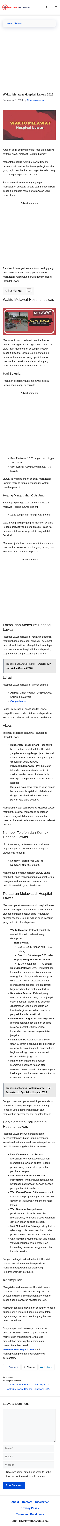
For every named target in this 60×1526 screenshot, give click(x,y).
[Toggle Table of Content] (27, 290)
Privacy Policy (30, 1508)
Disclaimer (42, 1501)
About (15, 1501)
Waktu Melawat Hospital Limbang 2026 (28, 1384)
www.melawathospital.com (18, 1349)
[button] (47, 7)
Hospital (9, 1381)
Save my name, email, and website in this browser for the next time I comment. (28, 1474)
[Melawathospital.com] (16, 7)
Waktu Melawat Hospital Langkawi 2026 (28, 1389)
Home (9, 23)
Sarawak (17, 1381)
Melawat (18, 23)
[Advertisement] (30, 59)
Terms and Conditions (30, 1514)
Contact (27, 1501)
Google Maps (17, 701)
